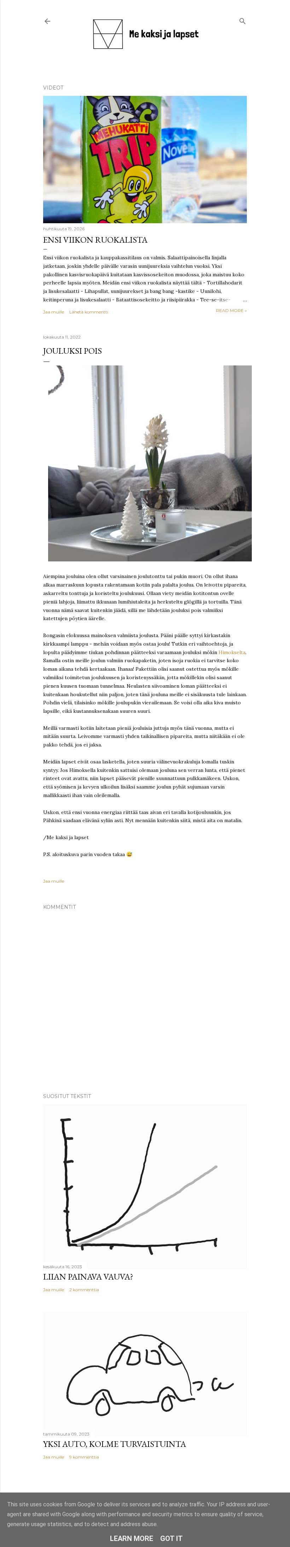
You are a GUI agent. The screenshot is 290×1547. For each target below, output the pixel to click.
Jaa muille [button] (53, 311)
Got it (171, 1538)
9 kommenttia (84, 1457)
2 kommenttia (84, 1289)
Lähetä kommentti (88, 311)
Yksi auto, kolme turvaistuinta (114, 1443)
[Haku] (242, 20)
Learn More (131, 1538)
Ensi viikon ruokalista (95, 239)
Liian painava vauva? (88, 1276)
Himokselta (232, 652)
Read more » (231, 310)
